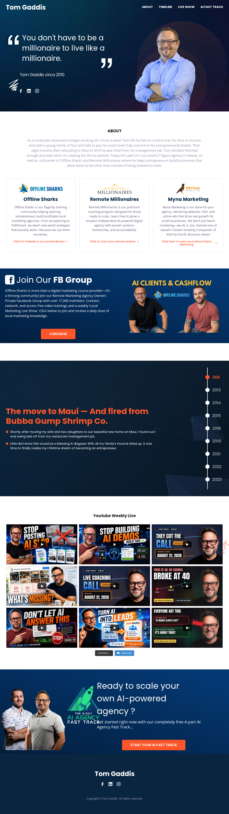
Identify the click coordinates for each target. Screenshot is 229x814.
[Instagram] (37, 91)
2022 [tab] (216, 466)
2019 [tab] (216, 441)
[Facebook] (21, 91)
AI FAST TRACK (212, 7)
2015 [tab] (216, 415)
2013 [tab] (216, 390)
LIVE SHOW (186, 7)
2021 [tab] (216, 454)
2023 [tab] (217, 479)
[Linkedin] (29, 91)
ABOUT (147, 7)
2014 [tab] (216, 402)
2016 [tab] (216, 428)
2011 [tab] (215, 377)
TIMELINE (165, 7)
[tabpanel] (82, 428)
